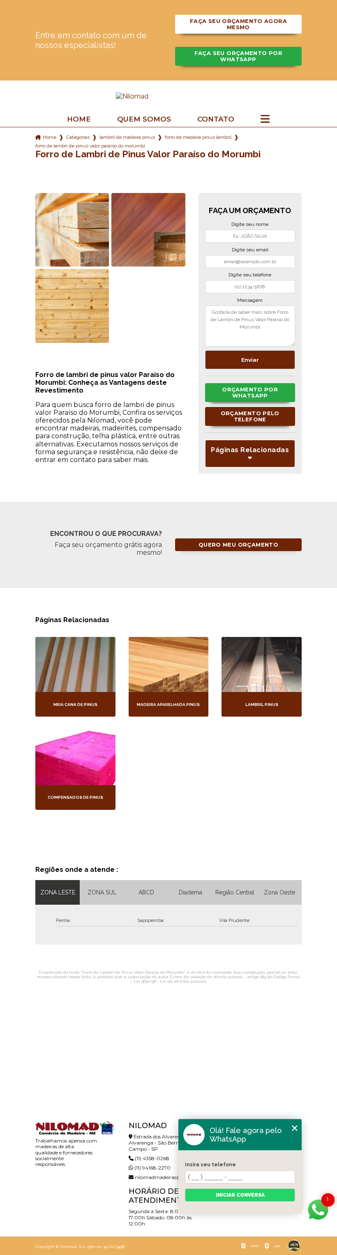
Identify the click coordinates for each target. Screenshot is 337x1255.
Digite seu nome (249, 224)
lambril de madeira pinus (127, 137)
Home (79, 119)
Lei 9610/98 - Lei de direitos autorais (170, 981)
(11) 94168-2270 (152, 1168)
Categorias (78, 137)
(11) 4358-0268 (151, 1158)
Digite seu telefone (250, 275)
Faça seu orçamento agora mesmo (238, 24)
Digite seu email (250, 250)
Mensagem (250, 300)
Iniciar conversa (240, 1195)
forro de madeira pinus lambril (198, 137)
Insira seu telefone (210, 1165)
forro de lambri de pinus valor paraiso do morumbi (90, 146)
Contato (215, 119)
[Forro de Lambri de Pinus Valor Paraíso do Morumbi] (72, 230)
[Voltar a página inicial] (168, 96)
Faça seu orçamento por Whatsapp (238, 56)
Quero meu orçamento (238, 545)
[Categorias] (265, 119)
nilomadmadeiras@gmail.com (171, 1177)
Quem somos (144, 119)
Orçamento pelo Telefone (250, 416)
